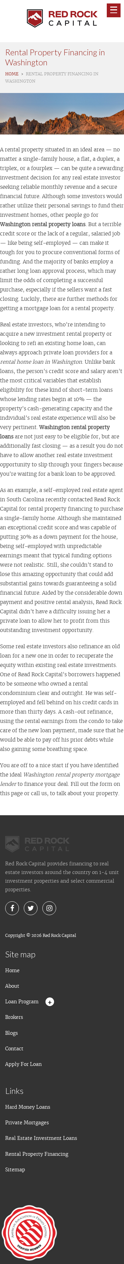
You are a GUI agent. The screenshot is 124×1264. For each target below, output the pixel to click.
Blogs (11, 1033)
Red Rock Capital (59, 935)
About (12, 986)
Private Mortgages (27, 1122)
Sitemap (15, 1170)
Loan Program (22, 1001)
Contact (14, 1048)
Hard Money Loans (27, 1107)
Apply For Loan (23, 1064)
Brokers (14, 1017)
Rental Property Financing (36, 1154)
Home (12, 970)
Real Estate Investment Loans (41, 1138)
